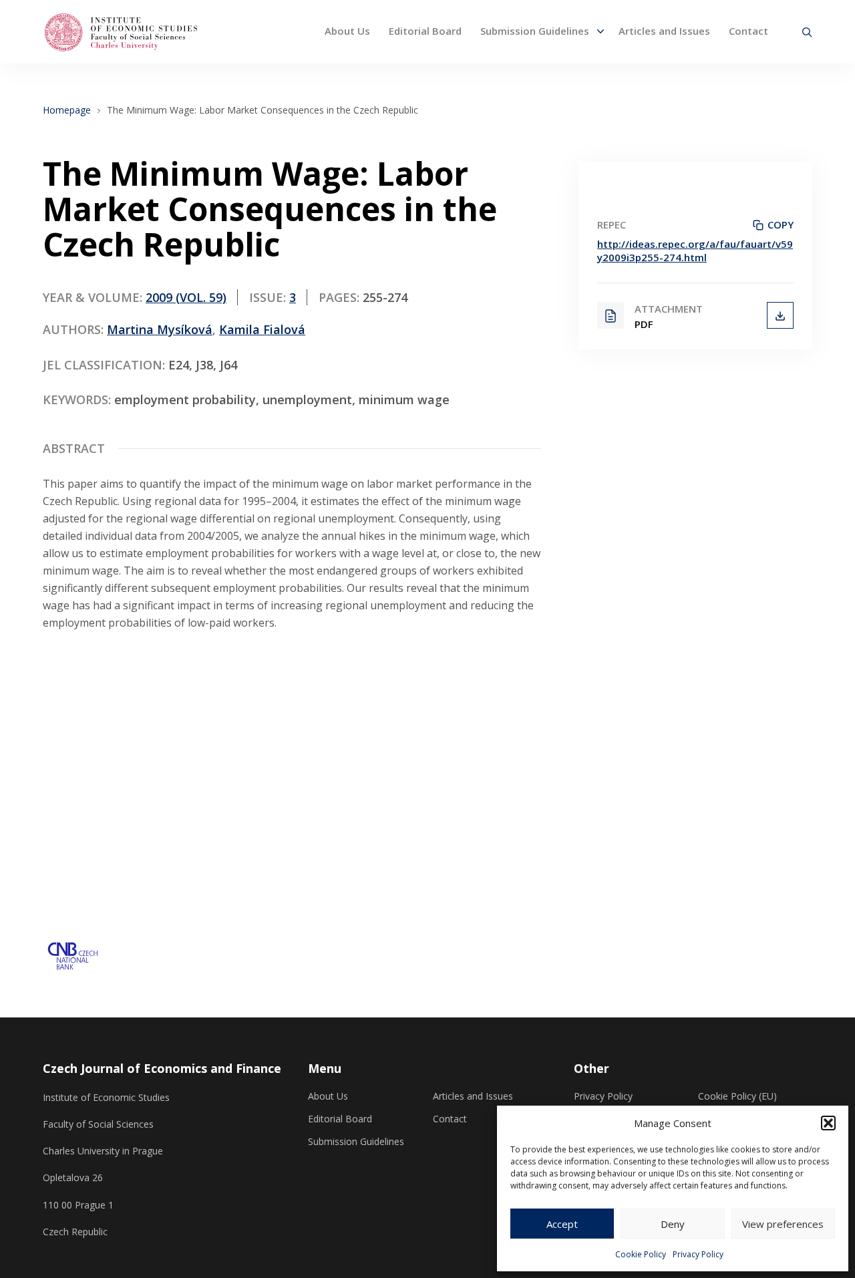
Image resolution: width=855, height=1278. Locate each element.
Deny (673, 1224)
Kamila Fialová (262, 329)
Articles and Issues (664, 30)
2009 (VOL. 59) (186, 297)
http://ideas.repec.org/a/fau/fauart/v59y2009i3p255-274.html (695, 250)
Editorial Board (425, 30)
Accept (562, 1224)
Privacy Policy (698, 1254)
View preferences (783, 1224)
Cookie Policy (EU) (737, 1096)
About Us (347, 30)
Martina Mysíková (159, 329)
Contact (748, 30)
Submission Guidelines (534, 30)
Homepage (67, 110)
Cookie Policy (640, 1254)
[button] (828, 1123)
